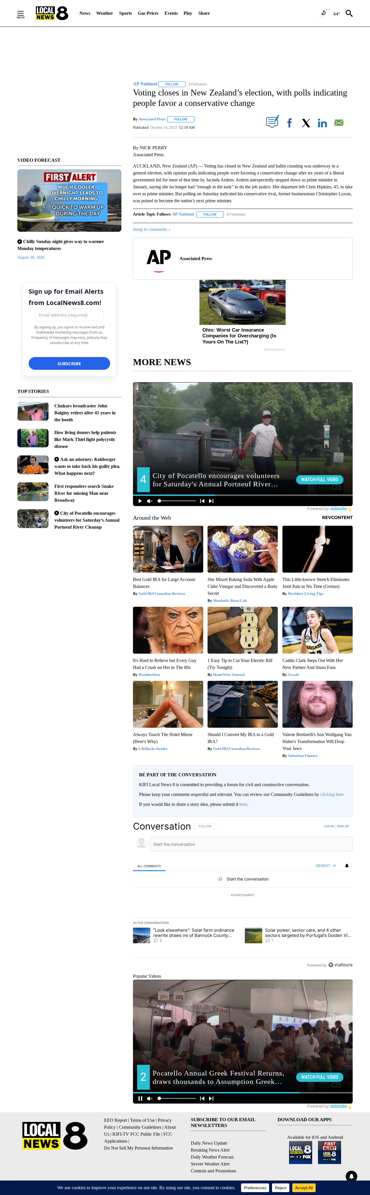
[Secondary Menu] (24, 13)
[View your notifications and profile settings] (347, 866)
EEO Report (115, 1120)
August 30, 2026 (31, 257)
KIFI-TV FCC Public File (136, 1134)
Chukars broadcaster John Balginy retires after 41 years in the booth (85, 412)
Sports (125, 13)
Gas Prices (148, 13)
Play (188, 13)
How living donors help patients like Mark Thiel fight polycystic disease (85, 439)
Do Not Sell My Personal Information (138, 1148)
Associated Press (151, 119)
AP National (183, 214)
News (84, 13)
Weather (104, 13)
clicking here (332, 794)
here (243, 804)
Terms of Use (142, 1120)
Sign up (343, 826)
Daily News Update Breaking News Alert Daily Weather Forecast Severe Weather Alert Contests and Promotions (213, 1157)
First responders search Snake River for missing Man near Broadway (84, 493)
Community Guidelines (140, 1127)
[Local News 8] (52, 13)
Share (204, 13)
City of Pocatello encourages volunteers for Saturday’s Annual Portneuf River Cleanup (86, 520)
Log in (329, 826)
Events (171, 13)
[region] (243, 895)
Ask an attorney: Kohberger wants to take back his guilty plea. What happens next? (87, 466)
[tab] (149, 866)
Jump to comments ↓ (152, 229)
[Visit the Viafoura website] (340, 964)
